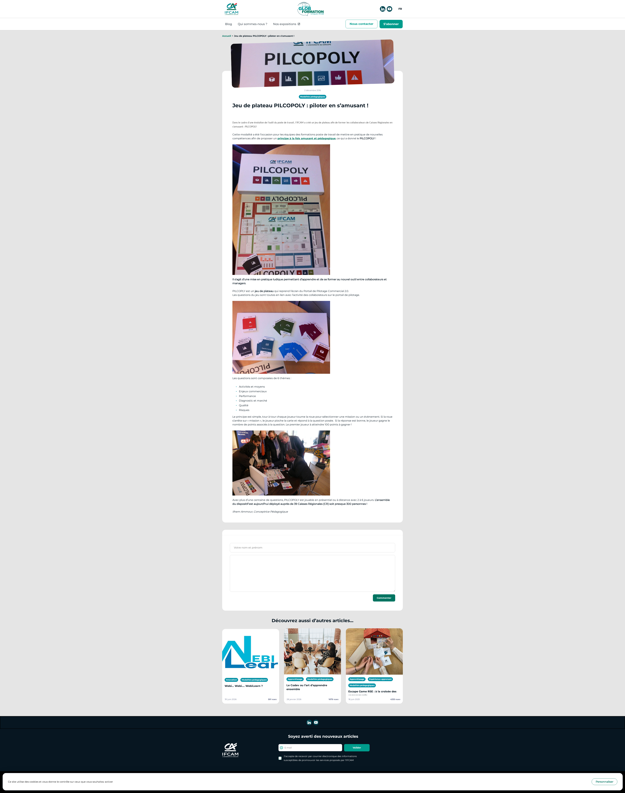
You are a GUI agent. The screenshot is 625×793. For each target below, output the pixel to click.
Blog (228, 24)
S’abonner (391, 24)
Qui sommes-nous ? (252, 24)
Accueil (226, 35)
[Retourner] (310, 9)
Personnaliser (604, 781)
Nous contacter (361, 24)
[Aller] (231, 8)
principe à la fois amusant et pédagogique (307, 138)
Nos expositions (284, 24)
